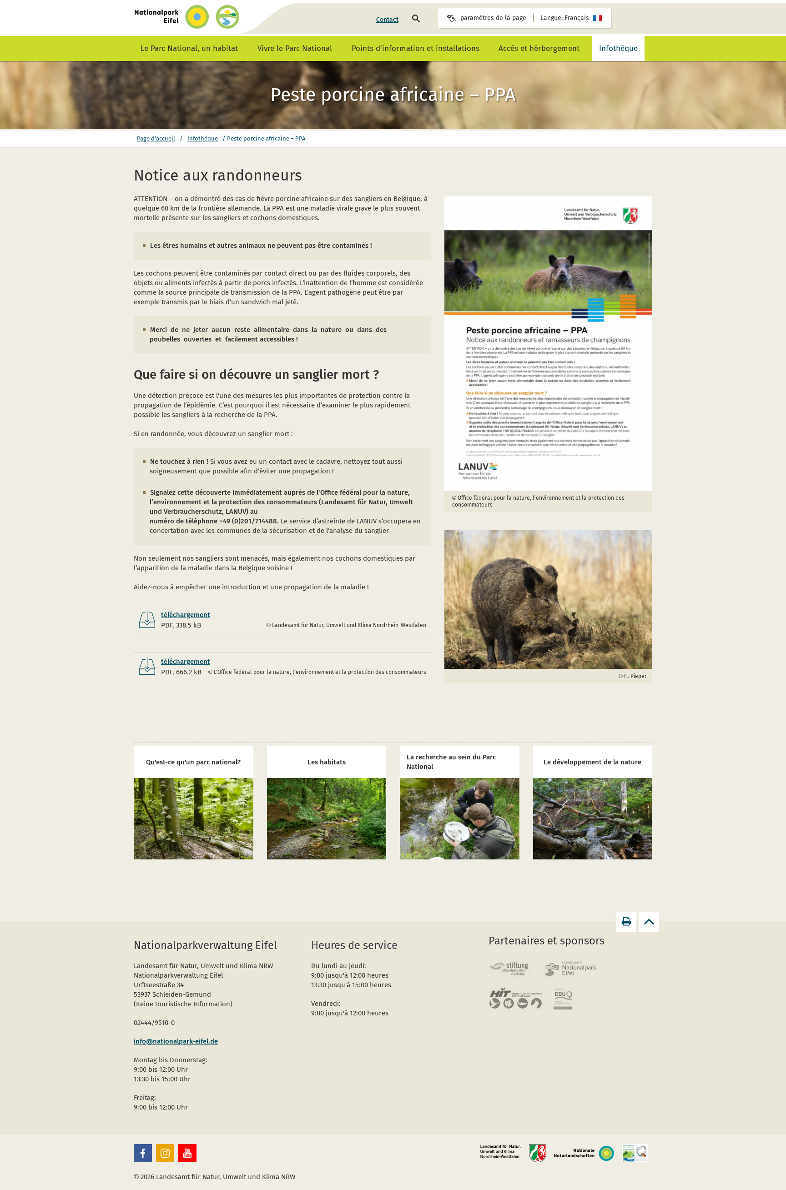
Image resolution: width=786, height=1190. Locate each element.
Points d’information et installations (415, 48)
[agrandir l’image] (548, 343)
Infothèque (618, 48)
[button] (143, 1153)
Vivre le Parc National (294, 48)
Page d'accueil (156, 138)
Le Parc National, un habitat (189, 48)
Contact (387, 20)
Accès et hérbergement (539, 48)
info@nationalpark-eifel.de (176, 1041)
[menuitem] (387, 20)
